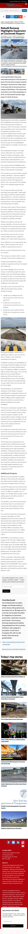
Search (24, 10)
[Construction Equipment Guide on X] (14, 843)
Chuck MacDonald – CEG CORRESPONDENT (12, 37)
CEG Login (23, 1)
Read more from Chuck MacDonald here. (14, 649)
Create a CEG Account (15, 1)
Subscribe (6, 591)
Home (2, 22)
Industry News (9, 22)
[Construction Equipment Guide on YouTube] (23, 847)
